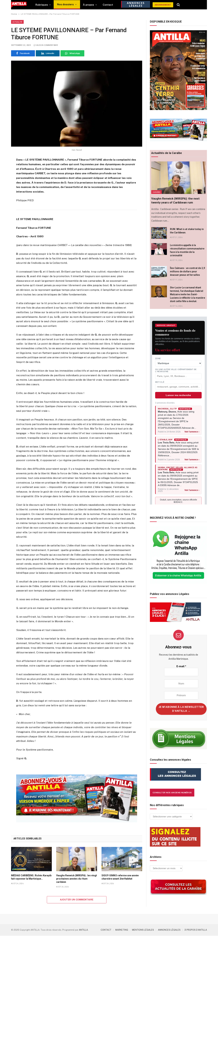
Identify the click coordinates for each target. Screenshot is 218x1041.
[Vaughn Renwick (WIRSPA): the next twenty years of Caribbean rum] (178, 177)
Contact (108, 4)
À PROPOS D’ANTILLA (195, 930)
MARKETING (121, 930)
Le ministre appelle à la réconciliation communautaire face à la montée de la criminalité (187, 250)
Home (14, 14)
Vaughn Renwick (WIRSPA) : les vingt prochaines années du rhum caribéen (76, 878)
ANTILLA (83, 930)
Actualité (17, 22)
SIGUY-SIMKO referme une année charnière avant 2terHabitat (120, 877)
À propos (88, 4)
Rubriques (41, 4)
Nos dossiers (65, 4)
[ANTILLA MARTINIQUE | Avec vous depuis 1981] (19, 5)
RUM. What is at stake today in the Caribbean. (187, 231)
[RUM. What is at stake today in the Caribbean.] (159, 233)
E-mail (181, 666)
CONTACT (106, 930)
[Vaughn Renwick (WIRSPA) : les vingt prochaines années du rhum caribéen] (76, 859)
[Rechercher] (178, 5)
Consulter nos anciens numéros (172, 792)
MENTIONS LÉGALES (143, 930)
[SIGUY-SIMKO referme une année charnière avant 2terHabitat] (122, 859)
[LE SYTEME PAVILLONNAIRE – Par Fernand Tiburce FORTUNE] (76, 104)
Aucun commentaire (47, 45)
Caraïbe (156, 192)
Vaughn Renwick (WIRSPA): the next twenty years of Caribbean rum (175, 200)
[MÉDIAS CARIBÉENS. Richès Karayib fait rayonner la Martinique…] (31, 859)
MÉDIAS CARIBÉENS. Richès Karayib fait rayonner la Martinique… (31, 877)
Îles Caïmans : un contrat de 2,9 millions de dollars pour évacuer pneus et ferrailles (187, 271)
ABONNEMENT (163, 5)
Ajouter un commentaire (77, 899)
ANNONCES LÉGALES (169, 930)
